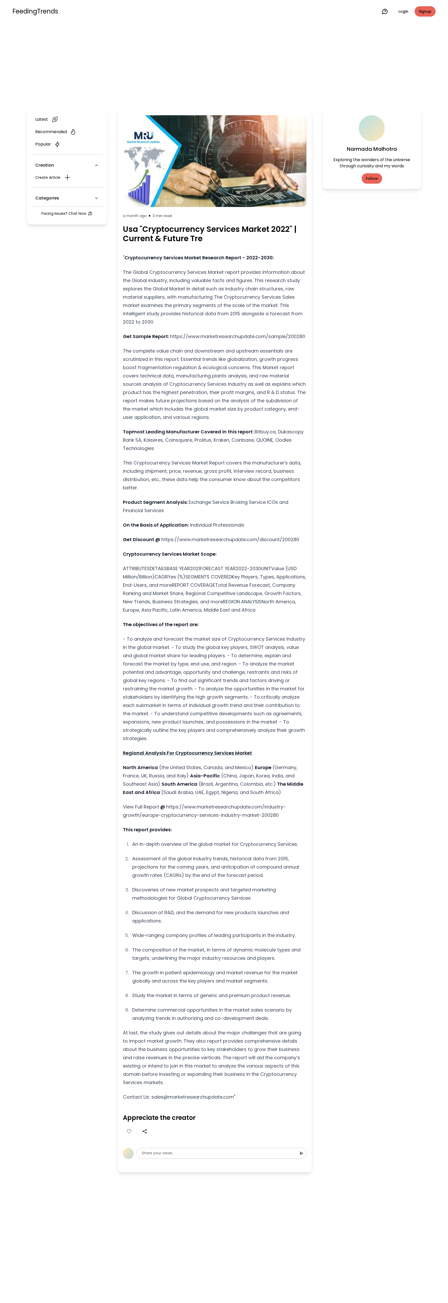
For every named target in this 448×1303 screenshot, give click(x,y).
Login (403, 11)
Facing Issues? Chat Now (63, 213)
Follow (372, 178)
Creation (44, 165)
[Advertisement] (224, 65)
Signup (425, 11)
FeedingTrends (35, 11)
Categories (47, 198)
